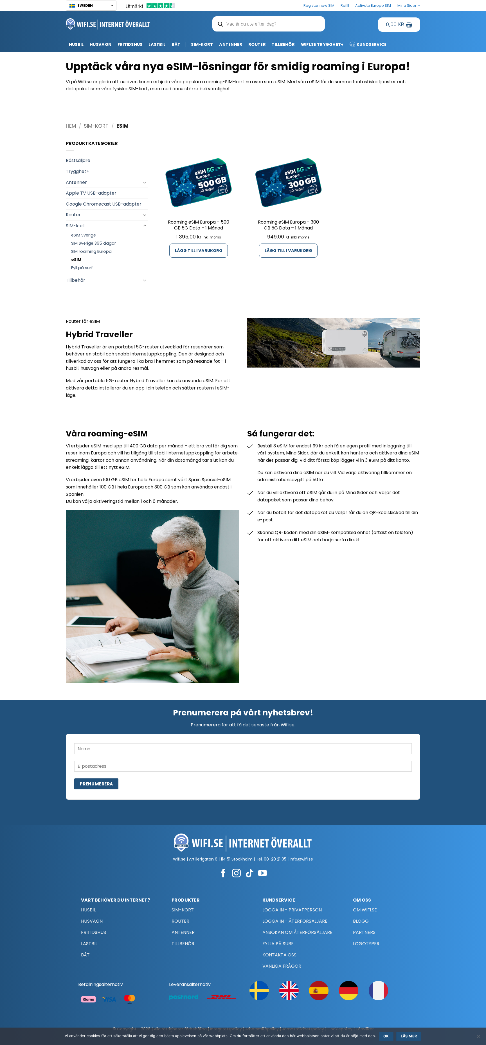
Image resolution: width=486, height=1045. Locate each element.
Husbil (76, 44)
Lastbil (156, 44)
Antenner (230, 44)
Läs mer (409, 1036)
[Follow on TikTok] (249, 874)
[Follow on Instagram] (236, 874)
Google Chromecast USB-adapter (103, 204)
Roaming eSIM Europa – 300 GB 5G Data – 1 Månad (288, 225)
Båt (176, 44)
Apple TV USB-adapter (91, 193)
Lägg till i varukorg (198, 250)
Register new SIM (318, 5)
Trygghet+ (77, 171)
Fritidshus (130, 44)
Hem (71, 125)
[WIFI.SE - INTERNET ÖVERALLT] (108, 23)
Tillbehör (283, 44)
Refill (345, 5)
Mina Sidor (407, 5)
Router (257, 44)
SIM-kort (202, 44)
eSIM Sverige (83, 235)
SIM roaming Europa (91, 251)
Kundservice (371, 44)
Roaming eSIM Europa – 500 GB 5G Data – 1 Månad (198, 225)
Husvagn (100, 44)
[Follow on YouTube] (262, 874)
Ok (386, 1036)
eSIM (76, 259)
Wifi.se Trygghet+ (322, 44)
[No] (478, 1037)
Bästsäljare (78, 160)
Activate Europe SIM (373, 5)
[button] (91, 6)
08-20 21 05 (275, 859)
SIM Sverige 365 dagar (93, 243)
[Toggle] (144, 182)
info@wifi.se (301, 859)
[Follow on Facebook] (223, 874)
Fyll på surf (82, 268)
